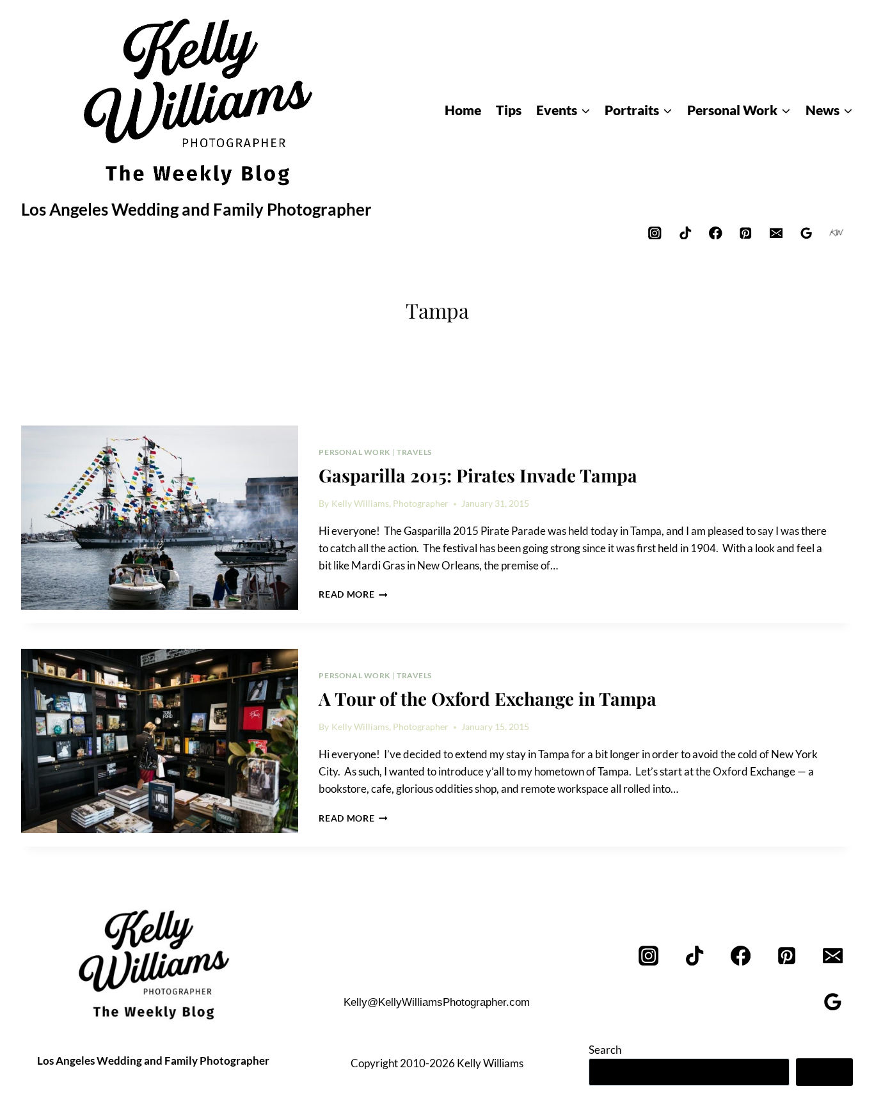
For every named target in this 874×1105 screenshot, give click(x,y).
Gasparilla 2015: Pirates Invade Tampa (478, 475)
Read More (353, 594)
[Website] (836, 232)
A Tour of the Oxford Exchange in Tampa (487, 698)
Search (605, 1049)
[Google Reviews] (806, 232)
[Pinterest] (746, 232)
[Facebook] (716, 232)
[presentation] (159, 517)
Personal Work (354, 452)
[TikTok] (685, 232)
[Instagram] (655, 232)
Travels (414, 452)
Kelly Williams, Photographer (390, 503)
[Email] (776, 232)
